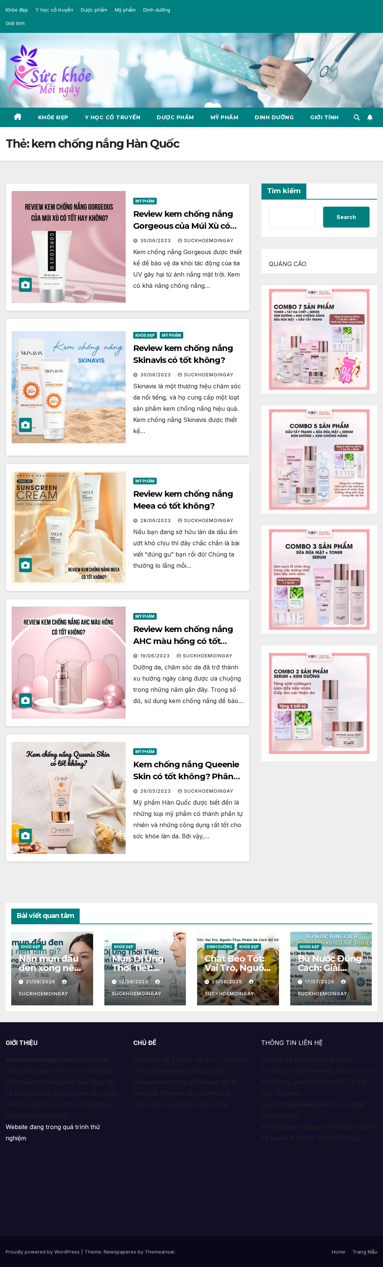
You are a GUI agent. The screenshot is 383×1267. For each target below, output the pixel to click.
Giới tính (15, 23)
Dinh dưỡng (156, 10)
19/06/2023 (155, 656)
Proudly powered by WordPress (43, 1252)
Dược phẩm (94, 10)
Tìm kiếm (284, 191)
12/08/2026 (134, 981)
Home (338, 1252)
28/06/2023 (156, 520)
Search (346, 217)
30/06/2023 (156, 240)
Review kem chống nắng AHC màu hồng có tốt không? (183, 641)
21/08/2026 (41, 981)
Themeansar (159, 1252)
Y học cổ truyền (54, 10)
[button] (357, 117)
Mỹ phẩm (125, 10)
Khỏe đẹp (17, 10)
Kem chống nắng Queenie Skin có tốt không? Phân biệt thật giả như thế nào (186, 776)
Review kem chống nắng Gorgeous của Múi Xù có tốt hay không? (183, 226)
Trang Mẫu (364, 1252)
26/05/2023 (156, 791)
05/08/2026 (228, 981)
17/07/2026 (320, 981)
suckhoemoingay (209, 240)
